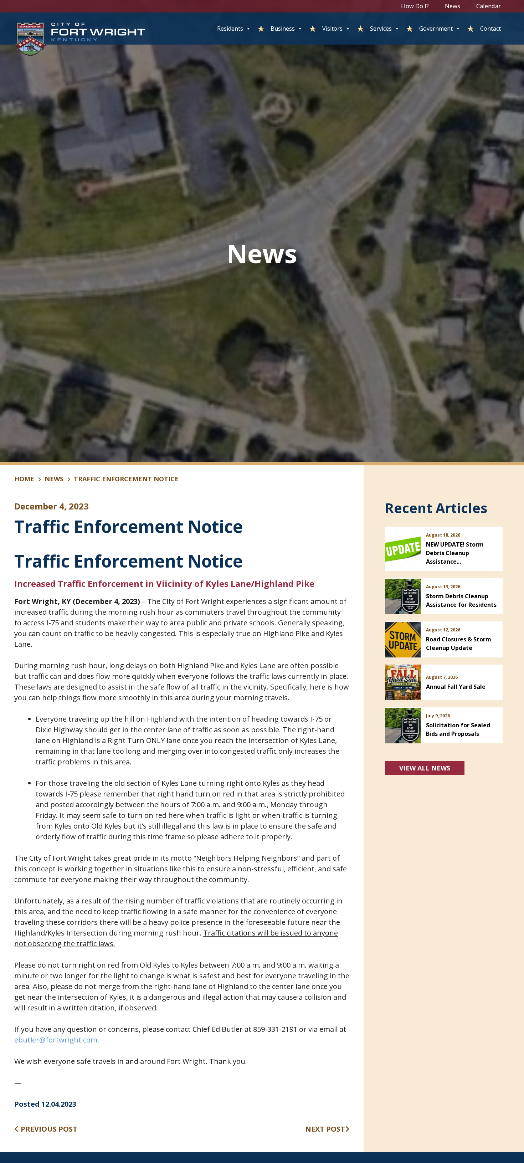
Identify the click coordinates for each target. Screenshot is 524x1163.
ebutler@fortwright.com (55, 1040)
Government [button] (436, 28)
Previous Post (48, 1129)
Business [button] (283, 28)
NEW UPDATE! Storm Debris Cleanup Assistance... (455, 552)
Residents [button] (230, 28)
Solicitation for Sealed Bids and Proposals (458, 729)
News (452, 6)
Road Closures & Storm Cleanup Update (458, 643)
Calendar (488, 6)
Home (24, 479)
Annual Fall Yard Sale (456, 687)
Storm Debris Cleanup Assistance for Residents (461, 600)
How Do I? (415, 6)
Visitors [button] (332, 28)
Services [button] (381, 28)
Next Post (325, 1129)
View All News (424, 768)
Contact (490, 28)
